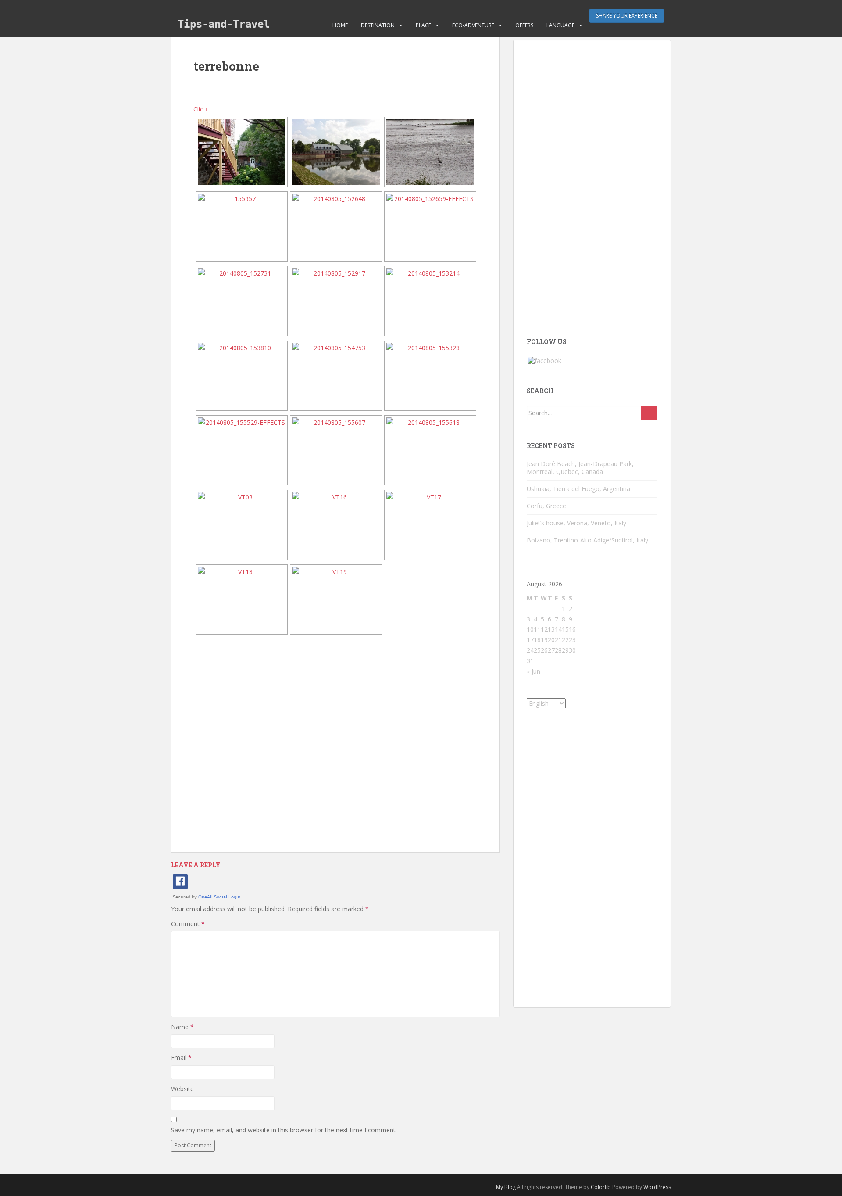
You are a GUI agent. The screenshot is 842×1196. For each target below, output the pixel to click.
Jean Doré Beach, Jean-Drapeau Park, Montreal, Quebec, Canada (580, 468)
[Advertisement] (335, 744)
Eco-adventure (473, 25)
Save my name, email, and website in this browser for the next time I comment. (284, 1130)
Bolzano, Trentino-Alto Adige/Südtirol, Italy (587, 540)
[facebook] (544, 360)
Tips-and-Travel (224, 24)
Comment (188, 923)
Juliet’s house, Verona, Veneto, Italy (576, 523)
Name (182, 1027)
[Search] (649, 413)
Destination (378, 25)
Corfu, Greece (546, 506)
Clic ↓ (200, 109)
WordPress (657, 1187)
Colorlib (601, 1187)
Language (560, 25)
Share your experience (626, 15)
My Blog (506, 1187)
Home (340, 25)
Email (181, 1057)
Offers (524, 25)
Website (182, 1089)
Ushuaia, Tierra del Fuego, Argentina (578, 489)
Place (423, 25)
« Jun (533, 671)
